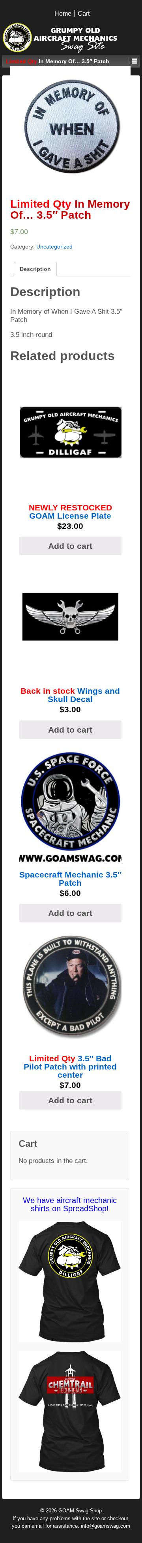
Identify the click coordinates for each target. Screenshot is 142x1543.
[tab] (35, 269)
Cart (84, 13)
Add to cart (70, 545)
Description (35, 269)
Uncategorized (54, 246)
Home (62, 13)
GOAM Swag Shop (79, 1511)
